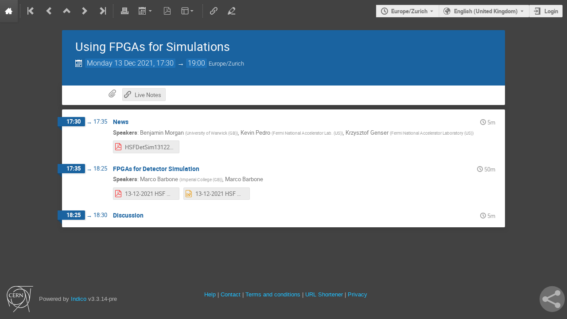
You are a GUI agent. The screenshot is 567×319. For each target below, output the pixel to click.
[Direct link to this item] (135, 122)
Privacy (357, 294)
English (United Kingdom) (486, 11)
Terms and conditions (272, 294)
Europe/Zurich (409, 11)
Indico (78, 299)
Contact (231, 294)
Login (551, 11)
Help (210, 294)
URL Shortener (324, 294)
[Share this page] (552, 299)
